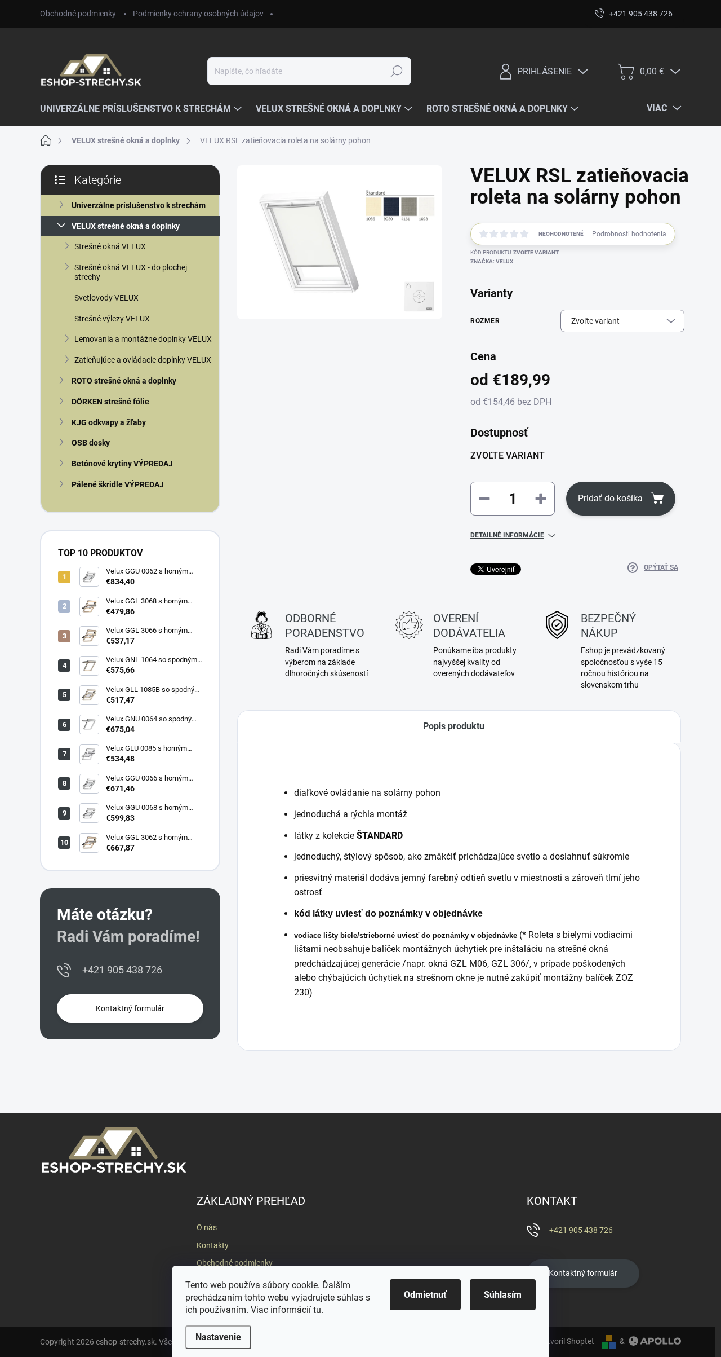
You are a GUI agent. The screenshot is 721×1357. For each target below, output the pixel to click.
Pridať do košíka (610, 498)
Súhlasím (503, 1294)
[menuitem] (142, 109)
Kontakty (213, 1245)
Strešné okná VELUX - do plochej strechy (130, 272)
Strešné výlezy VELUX (112, 318)
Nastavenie (218, 1337)
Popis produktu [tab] (453, 726)
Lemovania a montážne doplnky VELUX (143, 338)
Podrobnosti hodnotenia (629, 234)
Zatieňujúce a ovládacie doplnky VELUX (142, 359)
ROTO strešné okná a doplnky (124, 380)
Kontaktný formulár (130, 1008)
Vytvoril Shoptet (566, 1341)
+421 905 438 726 (122, 970)
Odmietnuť (425, 1294)
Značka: (491, 261)
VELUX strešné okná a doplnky (126, 226)
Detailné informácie (507, 535)
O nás (207, 1227)
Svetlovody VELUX (106, 297)
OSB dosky (91, 442)
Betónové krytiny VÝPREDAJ (122, 463)
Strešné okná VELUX (110, 246)
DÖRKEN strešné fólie (110, 401)
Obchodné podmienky (78, 13)
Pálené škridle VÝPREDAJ (118, 484)
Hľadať (397, 71)
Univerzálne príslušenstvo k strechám (139, 205)
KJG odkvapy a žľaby (109, 422)
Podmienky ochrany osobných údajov (198, 13)
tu (317, 1310)
